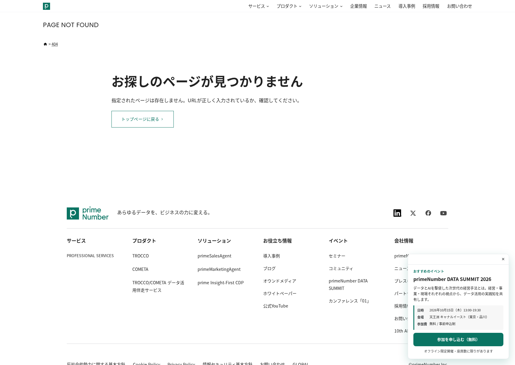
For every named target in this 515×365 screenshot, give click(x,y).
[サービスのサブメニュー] (267, 6)
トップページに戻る (140, 119)
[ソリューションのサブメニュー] (340, 6)
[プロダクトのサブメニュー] (299, 6)
